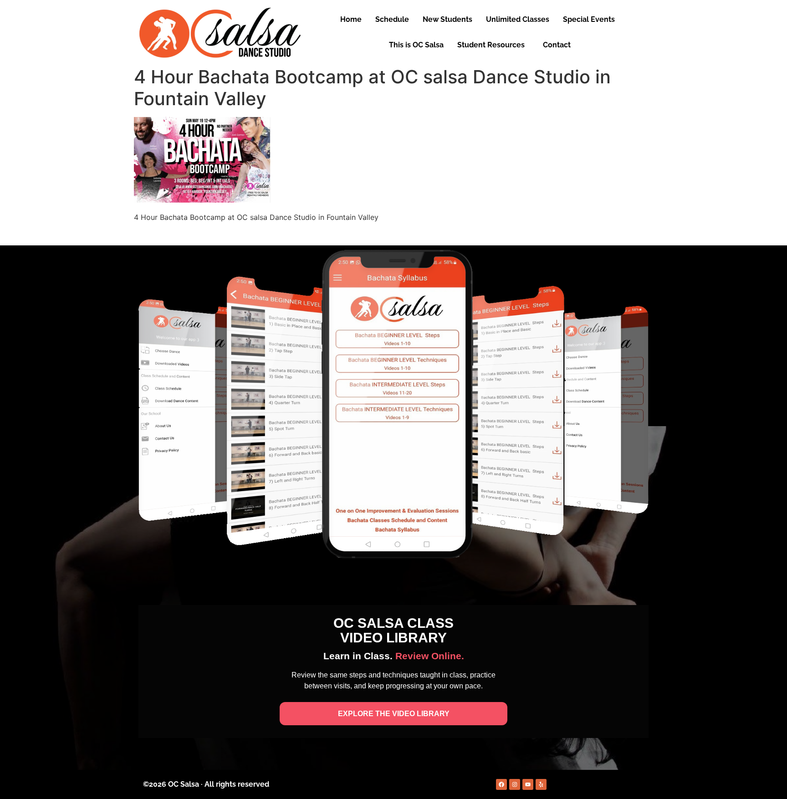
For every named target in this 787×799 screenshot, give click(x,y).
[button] (591, 19)
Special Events (589, 19)
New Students (447, 19)
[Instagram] (514, 784)
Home (351, 19)
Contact (557, 45)
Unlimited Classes (517, 19)
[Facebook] (501, 784)
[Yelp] (541, 784)
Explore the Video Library (394, 714)
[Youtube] (527, 784)
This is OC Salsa (416, 45)
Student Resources (491, 45)
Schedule (392, 19)
